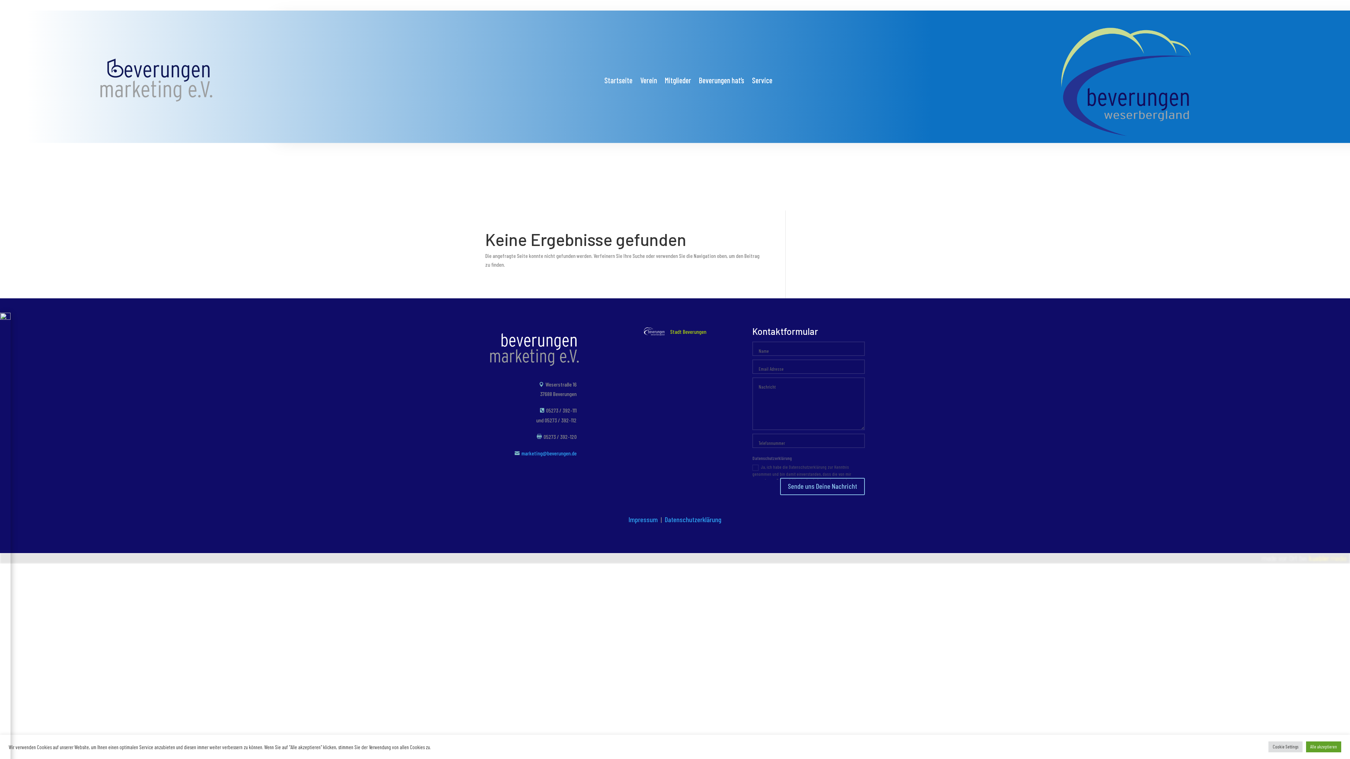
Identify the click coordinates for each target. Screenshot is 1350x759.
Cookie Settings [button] (1285, 747)
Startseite (618, 81)
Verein (648, 81)
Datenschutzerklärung (693, 519)
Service (762, 81)
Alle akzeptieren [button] (1323, 747)
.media (1327, 558)
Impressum (643, 519)
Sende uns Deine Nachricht (822, 486)
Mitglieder (678, 81)
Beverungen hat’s (721, 81)
